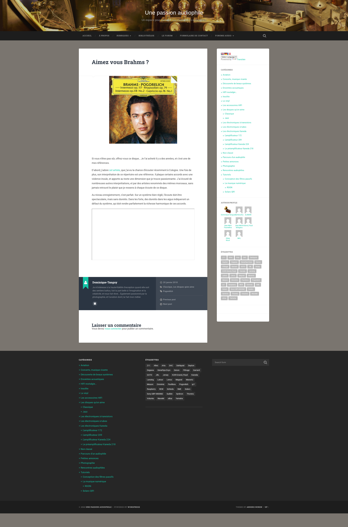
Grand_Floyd (248, 225)
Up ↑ (267, 507)
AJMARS (248, 215)
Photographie (229, 166)
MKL (239, 238)
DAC (244, 257)
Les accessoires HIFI (232, 105)
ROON (229, 187)
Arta (237, 257)
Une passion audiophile (174, 13)
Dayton (225, 262)
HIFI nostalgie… (230, 92)
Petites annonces (231, 161)
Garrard (234, 267)
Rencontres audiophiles (233, 170)
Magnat (242, 276)
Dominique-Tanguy (228, 215)
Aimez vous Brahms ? (120, 62)
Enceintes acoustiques (233, 88)
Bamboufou (239, 215)
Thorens (235, 294)
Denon (258, 262)
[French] (228, 54)
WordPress (134, 507)
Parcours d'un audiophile (234, 157)
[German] (225, 54)
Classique (167, 287)
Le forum (167, 35)
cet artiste (114, 170)
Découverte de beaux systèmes (237, 83)
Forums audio (223, 35)
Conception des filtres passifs (238, 179)
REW (241, 285)
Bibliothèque (146, 35)
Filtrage (225, 267)
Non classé (228, 153)
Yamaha (233, 298)
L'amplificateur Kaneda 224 (237, 144)
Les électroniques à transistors (237, 122)
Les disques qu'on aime (183, 287)
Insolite (226, 96)
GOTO (243, 267)
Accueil (87, 35)
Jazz (227, 118)
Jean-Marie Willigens (239, 227)
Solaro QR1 (230, 192)
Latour (224, 276)
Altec (231, 257)
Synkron (225, 294)
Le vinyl (226, 101)
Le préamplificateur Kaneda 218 (239, 148)
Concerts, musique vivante (235, 79)
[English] (222, 54)
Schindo (250, 285)
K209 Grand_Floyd (229, 271)
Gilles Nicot (228, 239)
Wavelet (254, 294)
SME (258, 285)
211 (223, 257)
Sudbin (251, 289)
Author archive (94, 303)
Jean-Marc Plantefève (228, 227)
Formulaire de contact (194, 35)
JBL (250, 267)
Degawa (234, 262)
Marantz (251, 276)
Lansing (252, 271)
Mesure (225, 280)
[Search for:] (240, 362)
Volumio (245, 294)
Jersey (257, 267)
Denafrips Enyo (246, 262)
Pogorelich (168, 291)
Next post (167, 304)
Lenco (233, 276)
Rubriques (123, 35)
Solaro (224, 289)
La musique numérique (235, 183)
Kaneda (242, 271)
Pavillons (245, 280)
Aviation (226, 75)
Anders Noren (254, 507)
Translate (241, 59)
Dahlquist (253, 257)
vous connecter (113, 328)
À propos (104, 35)
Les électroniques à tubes (234, 127)
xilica (224, 298)
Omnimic (234, 280)
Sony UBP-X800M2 (238, 289)
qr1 (223, 285)
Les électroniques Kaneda (234, 131)
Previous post (169, 299)
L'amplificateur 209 (233, 140)
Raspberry (232, 285)
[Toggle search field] (264, 35)
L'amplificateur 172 (233, 135)
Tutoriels (227, 174)
